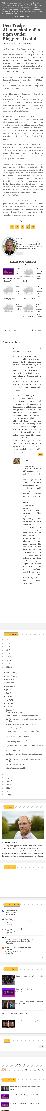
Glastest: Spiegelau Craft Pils (16, 728)
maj (7, 696)
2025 (6, 643)
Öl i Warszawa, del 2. (12, 931)
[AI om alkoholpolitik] (8, 308)
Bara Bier (8, 919)
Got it (29, 17)
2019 (6, 664)
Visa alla (41, 958)
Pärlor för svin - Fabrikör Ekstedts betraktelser (18, 948)
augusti (9, 686)
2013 (6, 785)
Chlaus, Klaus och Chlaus (15, 765)
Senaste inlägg (10, 330)
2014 (6, 781)
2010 (6, 795)
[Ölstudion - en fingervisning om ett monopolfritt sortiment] (28, 308)
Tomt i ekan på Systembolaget (26, 1021)
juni (7, 693)
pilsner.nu (8, 937)
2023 (6, 650)
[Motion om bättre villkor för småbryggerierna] (8, 290)
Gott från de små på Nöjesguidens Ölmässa (22, 716)
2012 (6, 788)
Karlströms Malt (11, 911)
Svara (40, 455)
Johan (13, 43)
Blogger (26, 1064)
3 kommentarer (27, 43)
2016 (6, 774)
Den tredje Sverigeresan (13, 951)
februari (9, 707)
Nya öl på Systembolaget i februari (18, 737)
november (10, 676)
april (8, 700)
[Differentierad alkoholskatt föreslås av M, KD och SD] (28, 290)
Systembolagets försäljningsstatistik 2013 (24, 1095)
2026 (6, 640)
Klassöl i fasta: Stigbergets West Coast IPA (21, 724)
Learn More (19, 17)
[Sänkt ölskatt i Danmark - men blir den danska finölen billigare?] (8, 271)
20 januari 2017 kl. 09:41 (32, 466)
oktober (9, 679)
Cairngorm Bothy (11, 912)
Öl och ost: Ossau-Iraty (14, 712)
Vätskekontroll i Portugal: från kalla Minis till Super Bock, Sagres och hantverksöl (20, 940)
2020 (6, 660)
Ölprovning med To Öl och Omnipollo (29, 976)
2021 (6, 657)
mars (8, 703)
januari (9, 710)
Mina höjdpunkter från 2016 (16, 768)
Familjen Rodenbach (13, 751)
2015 (6, 778)
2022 (6, 653)
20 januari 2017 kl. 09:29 (22, 351)
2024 (6, 647)
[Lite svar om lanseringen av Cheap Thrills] (28, 273)
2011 (6, 791)
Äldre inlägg (36, 330)
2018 (6, 667)
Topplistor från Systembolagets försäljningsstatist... (17, 741)
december (10, 673)
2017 (6, 670)
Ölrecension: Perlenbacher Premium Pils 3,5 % (25, 1103)
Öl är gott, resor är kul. (13, 929)
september (10, 683)
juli (7, 690)
